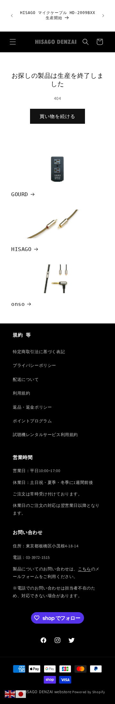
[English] (10, 694)
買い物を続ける (57, 116)
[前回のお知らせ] (12, 16)
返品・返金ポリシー (32, 407)
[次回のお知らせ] (103, 16)
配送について (26, 379)
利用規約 (21, 393)
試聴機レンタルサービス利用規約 (45, 434)
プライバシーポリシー (34, 365)
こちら (84, 569)
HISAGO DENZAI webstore (47, 691)
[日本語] (21, 694)
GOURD (19, 194)
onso (18, 304)
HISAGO (21, 249)
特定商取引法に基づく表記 (39, 351)
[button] (13, 42)
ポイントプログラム (32, 421)
